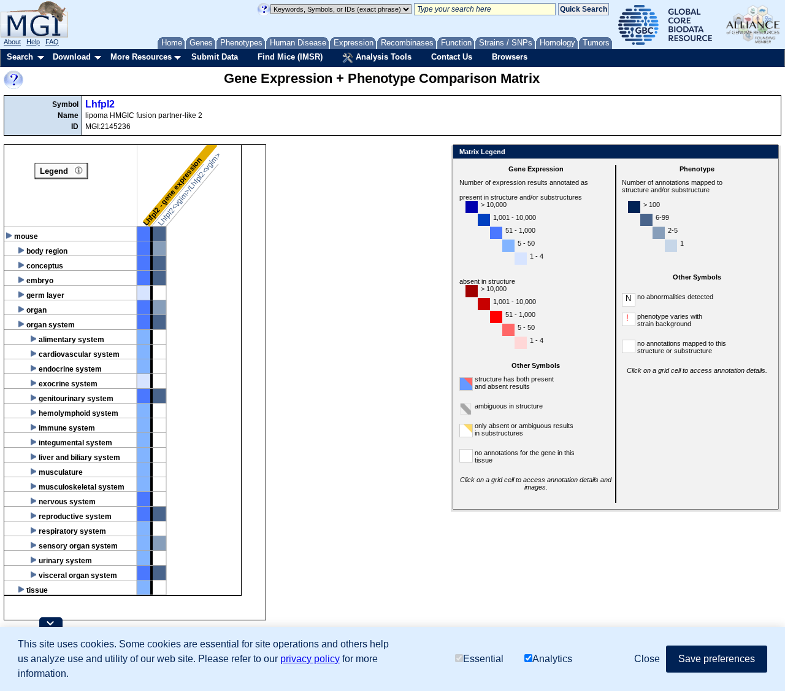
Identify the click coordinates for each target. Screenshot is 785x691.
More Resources (141, 56)
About (12, 41)
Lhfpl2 (100, 104)
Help (33, 41)
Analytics (552, 659)
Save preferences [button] (716, 659)
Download (72, 56)
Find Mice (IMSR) (290, 56)
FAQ (52, 41)
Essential (483, 659)
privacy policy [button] (310, 659)
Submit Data (214, 56)
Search (20, 56)
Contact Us (451, 56)
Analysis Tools (382, 56)
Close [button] (647, 659)
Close (767, 152)
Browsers (509, 56)
